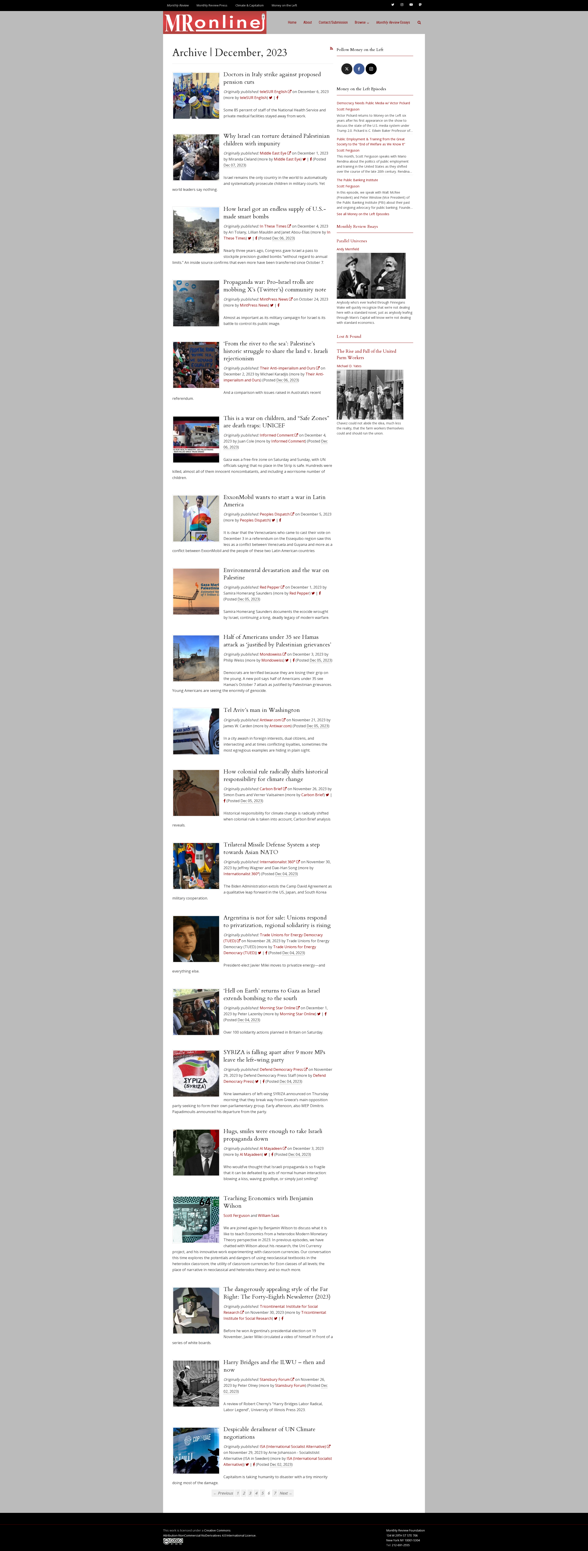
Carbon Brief (312, 794)
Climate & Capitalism (249, 5)
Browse (360, 22)
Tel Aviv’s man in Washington (261, 710)
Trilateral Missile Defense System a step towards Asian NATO (271, 848)
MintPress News (254, 305)
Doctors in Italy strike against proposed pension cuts (272, 78)
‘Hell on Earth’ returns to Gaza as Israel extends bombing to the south (271, 994)
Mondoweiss (272, 660)
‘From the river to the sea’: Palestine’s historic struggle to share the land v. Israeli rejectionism (275, 351)
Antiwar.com (280, 725)
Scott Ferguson (236, 1215)
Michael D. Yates (349, 366)
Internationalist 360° (241, 873)
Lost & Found (349, 336)
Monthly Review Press (212, 5)
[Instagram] (371, 68)
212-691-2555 (401, 1545)
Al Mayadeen (251, 1154)
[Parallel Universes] (371, 276)
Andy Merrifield (348, 249)
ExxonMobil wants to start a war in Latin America (274, 500)
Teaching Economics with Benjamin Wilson (268, 1202)
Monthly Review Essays (357, 226)
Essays (393, 22)
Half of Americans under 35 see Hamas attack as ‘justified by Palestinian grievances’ (277, 640)
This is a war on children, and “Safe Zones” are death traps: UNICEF (276, 421)
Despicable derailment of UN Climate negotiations (269, 1433)
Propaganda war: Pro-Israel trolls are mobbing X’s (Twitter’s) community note (274, 285)
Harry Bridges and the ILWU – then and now (274, 1365)
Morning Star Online (297, 1013)
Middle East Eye (287, 159)
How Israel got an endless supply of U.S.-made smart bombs (274, 212)
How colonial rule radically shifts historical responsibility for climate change (275, 775)
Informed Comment (288, 441)
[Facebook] (359, 68)
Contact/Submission (333, 22)
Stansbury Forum (290, 1385)
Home (292, 22)
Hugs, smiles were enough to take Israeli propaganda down (272, 1134)
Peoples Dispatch (255, 520)
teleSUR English (253, 97)
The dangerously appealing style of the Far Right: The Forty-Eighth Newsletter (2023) (277, 1292)
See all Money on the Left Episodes (363, 214)
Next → (286, 1493)
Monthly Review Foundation (405, 1530)
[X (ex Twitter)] (346, 68)
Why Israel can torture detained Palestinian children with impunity (276, 139)
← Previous (223, 1493)
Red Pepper (299, 593)
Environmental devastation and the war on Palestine (276, 573)
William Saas (268, 1215)
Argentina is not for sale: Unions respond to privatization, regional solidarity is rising (277, 921)
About (307, 22)
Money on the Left (284, 5)
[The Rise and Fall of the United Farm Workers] (370, 395)
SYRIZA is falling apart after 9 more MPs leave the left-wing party (274, 1055)
